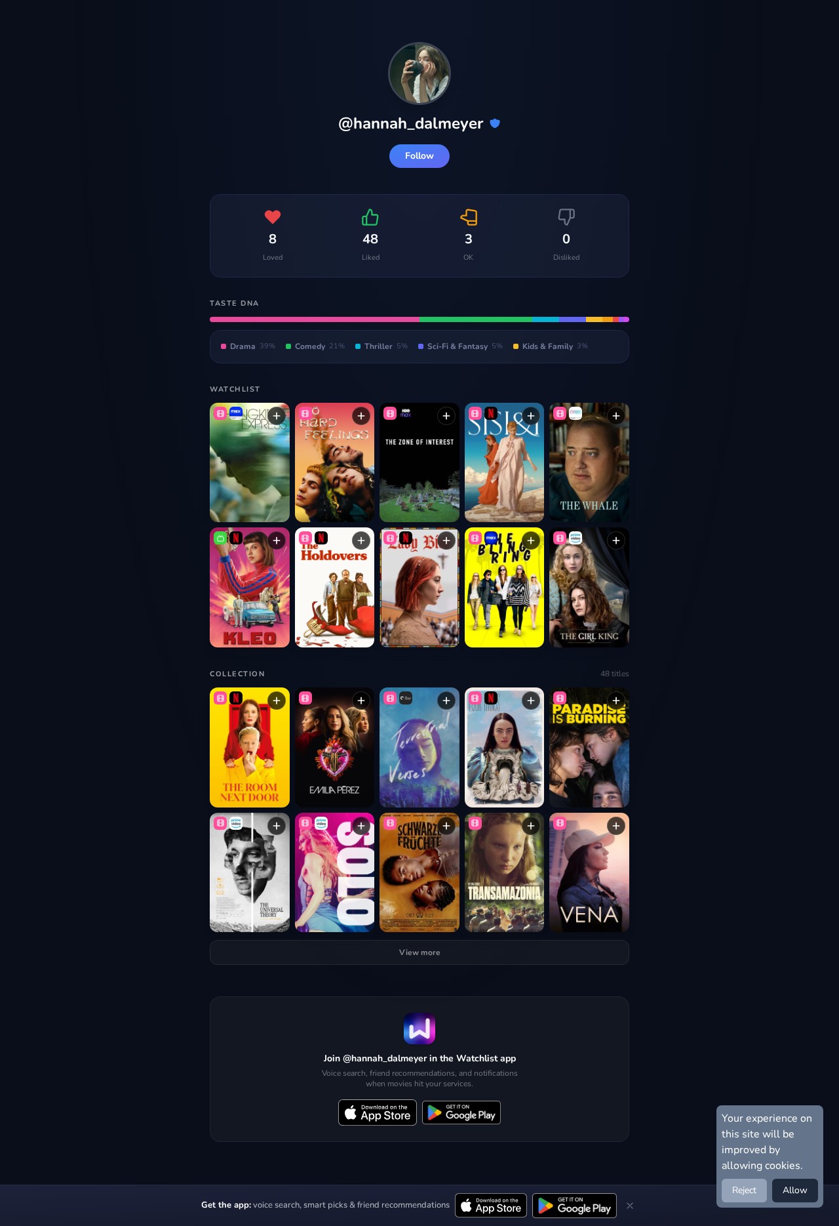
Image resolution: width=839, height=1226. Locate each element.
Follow (419, 156)
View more (419, 952)
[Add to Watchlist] (276, 416)
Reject (744, 1190)
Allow (795, 1190)
